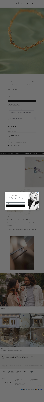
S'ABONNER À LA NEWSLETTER (16, 206)
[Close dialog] (38, 193)
